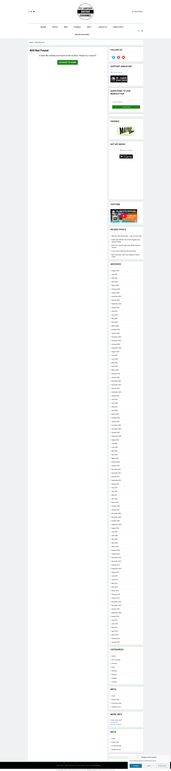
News (66, 27)
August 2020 (115, 528)
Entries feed (115, 699)
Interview (114, 663)
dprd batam (61, 769)
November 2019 (116, 561)
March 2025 (115, 326)
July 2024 (114, 355)
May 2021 (114, 495)
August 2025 (115, 307)
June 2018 (115, 624)
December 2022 (116, 425)
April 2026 (115, 282)
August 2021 (115, 484)
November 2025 (116, 296)
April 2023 (115, 410)
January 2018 (116, 642)
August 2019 (115, 572)
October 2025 (116, 300)
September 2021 (116, 480)
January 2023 (116, 421)
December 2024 (116, 337)
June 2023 (115, 403)
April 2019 (115, 587)
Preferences (162, 766)
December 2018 (116, 601)
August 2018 (115, 616)
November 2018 (116, 605)
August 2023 (115, 396)
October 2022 (116, 432)
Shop (89, 27)
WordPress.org (116, 707)
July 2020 (114, 532)
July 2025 (114, 311)
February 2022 (116, 462)
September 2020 (116, 524)
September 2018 (116, 613)
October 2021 (116, 476)
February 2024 (116, 373)
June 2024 (115, 359)
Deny (149, 766)
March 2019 (115, 590)
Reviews (43, 27)
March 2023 (115, 414)
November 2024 (116, 340)
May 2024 (114, 362)
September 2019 (116, 568)
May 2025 (114, 318)
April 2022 (115, 454)
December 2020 (116, 513)
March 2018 (115, 635)
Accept (135, 766)
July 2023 (114, 399)
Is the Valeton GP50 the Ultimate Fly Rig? (124, 251)
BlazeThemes (97, 765)
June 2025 (115, 315)
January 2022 (116, 465)
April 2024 (115, 366)
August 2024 (115, 351)
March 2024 (115, 370)
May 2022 (114, 451)
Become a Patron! (116, 72)
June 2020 (115, 535)
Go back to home (67, 62)
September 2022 (116, 436)
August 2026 (115, 271)
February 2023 (116, 418)
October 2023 (116, 388)
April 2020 (115, 543)
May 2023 (114, 407)
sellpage (114, 678)
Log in (113, 696)
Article (55, 27)
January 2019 (116, 598)
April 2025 (115, 322)
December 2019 (116, 557)
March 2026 (115, 285)
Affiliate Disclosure (82, 34)
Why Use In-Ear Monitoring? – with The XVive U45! (127, 236)
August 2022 (115, 440)
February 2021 (116, 506)
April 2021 (115, 499)
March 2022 (115, 458)
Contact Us (103, 27)
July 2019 (114, 576)
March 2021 (115, 502)
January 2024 (116, 377)
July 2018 (114, 620)
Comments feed (116, 703)
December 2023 (116, 381)
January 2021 (116, 510)
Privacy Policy (118, 27)
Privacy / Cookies (115, 724)
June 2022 (115, 447)
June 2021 (115, 491)
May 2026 (114, 278)
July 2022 (114, 443)
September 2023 (116, 392)
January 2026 (116, 293)
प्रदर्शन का (94, 769)
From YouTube (116, 660)
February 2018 (116, 638)
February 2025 (116, 329)
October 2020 (116, 521)
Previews (114, 671)
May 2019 (114, 583)
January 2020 (116, 554)
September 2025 (116, 304)
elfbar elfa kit (89, 769)
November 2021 (116, 473)
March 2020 (115, 546)
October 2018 (116, 609)
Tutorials (77, 27)
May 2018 (114, 627)
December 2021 (116, 469)
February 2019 (116, 594)
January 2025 (116, 333)
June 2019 (115, 579)
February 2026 (116, 289)
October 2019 (116, 565)
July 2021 (114, 487)
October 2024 (116, 344)
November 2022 (116, 429)
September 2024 (116, 348)
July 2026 (114, 274)
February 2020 (116, 550)
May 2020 (114, 539)
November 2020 (116, 517)
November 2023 (116, 385)
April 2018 (115, 631)
